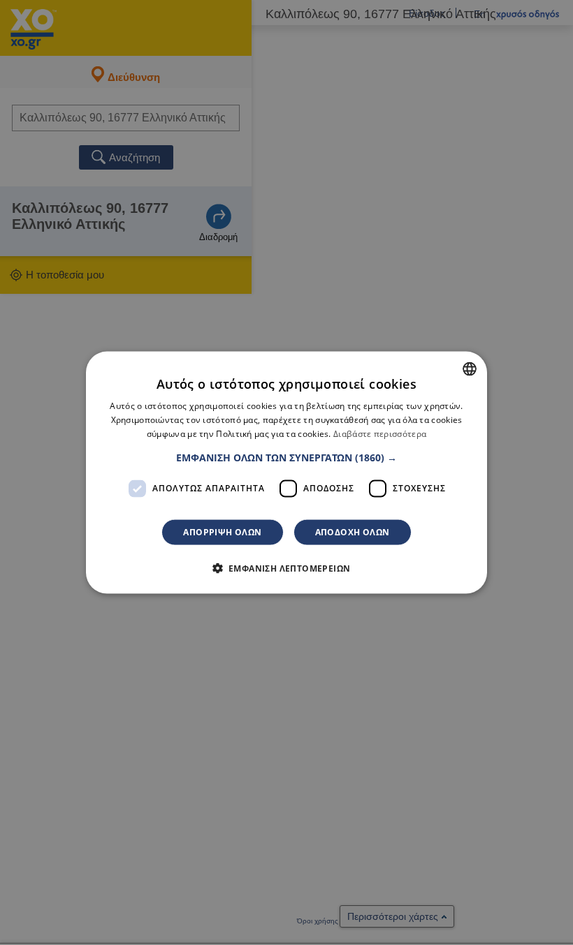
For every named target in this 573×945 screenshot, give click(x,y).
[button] (286, 457)
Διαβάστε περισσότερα (379, 434)
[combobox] (470, 369)
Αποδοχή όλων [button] (352, 531)
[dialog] (286, 473)
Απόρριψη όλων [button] (222, 531)
